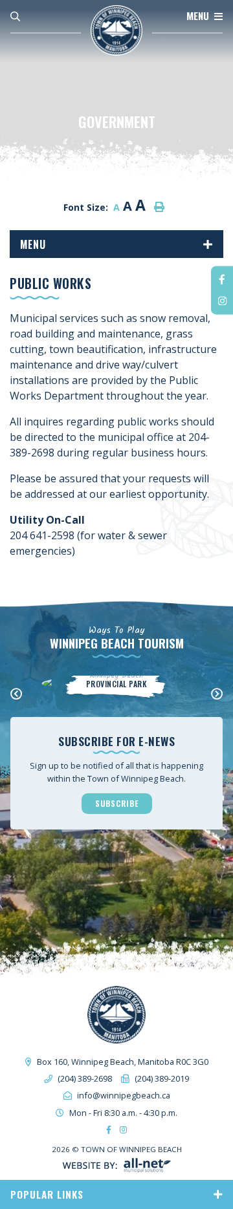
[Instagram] (222, 301)
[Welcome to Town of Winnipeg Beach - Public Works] (116, 30)
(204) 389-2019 (162, 1078)
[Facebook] (222, 279)
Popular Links (46, 1194)
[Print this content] (159, 207)
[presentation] (16, 694)
